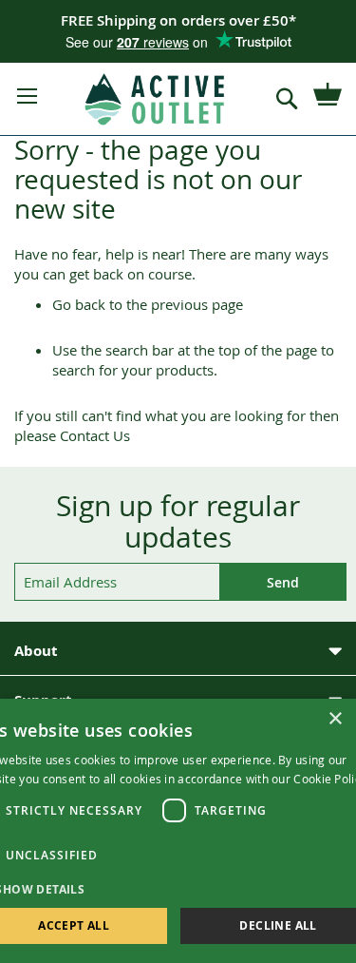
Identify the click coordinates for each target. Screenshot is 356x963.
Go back (78, 304)
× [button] (335, 719)
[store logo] (156, 99)
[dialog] (178, 831)
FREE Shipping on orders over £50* (178, 20)
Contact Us (95, 435)
